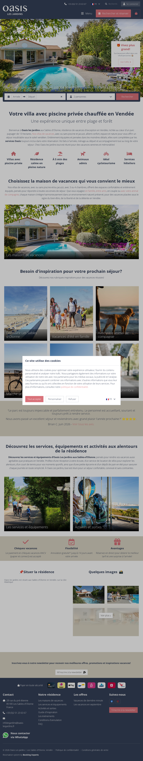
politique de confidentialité (74, 386)
